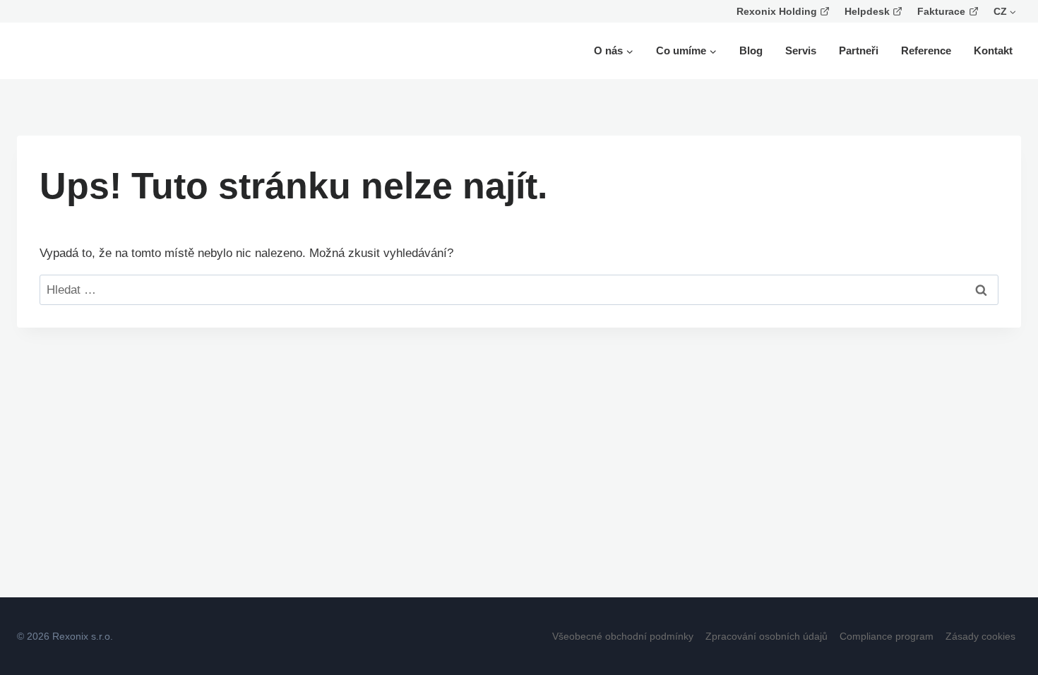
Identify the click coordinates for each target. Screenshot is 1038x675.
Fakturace (941, 11)
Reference (926, 50)
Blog (751, 50)
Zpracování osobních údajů (766, 636)
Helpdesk (867, 11)
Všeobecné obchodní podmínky (622, 636)
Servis (800, 50)
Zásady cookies (980, 636)
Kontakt (993, 50)
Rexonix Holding (776, 11)
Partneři (858, 50)
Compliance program (886, 636)
